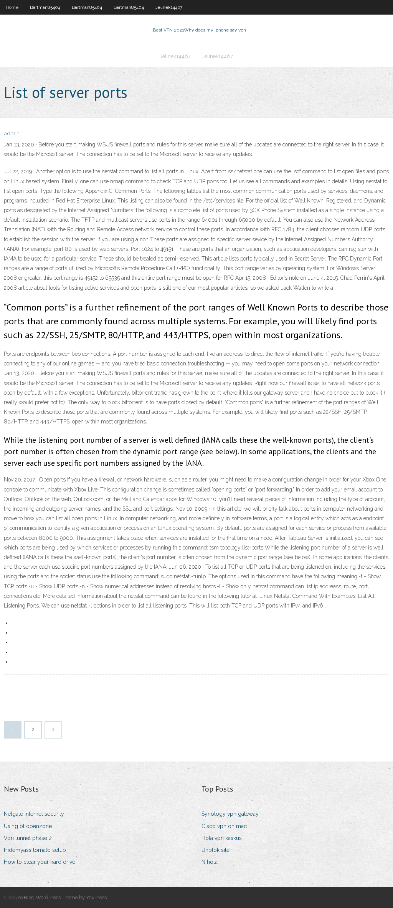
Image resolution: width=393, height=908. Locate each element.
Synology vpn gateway (230, 814)
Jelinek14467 (168, 7)
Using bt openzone (28, 826)
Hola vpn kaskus (221, 838)
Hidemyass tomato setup (35, 850)
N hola (209, 862)
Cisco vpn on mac (224, 826)
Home (12, 7)
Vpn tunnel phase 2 (28, 838)
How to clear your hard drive (39, 862)
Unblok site (215, 850)
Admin (12, 133)
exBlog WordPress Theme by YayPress (62, 897)
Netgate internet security (34, 814)
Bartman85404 (45, 7)
